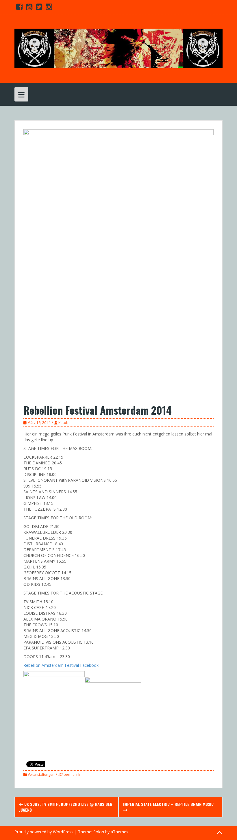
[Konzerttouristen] (118, 48)
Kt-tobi (63, 422)
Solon (98, 832)
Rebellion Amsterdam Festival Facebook (61, 665)
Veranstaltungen (41, 774)
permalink (71, 774)
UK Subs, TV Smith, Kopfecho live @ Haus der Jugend (65, 807)
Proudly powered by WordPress (43, 832)
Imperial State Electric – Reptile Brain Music (168, 804)
